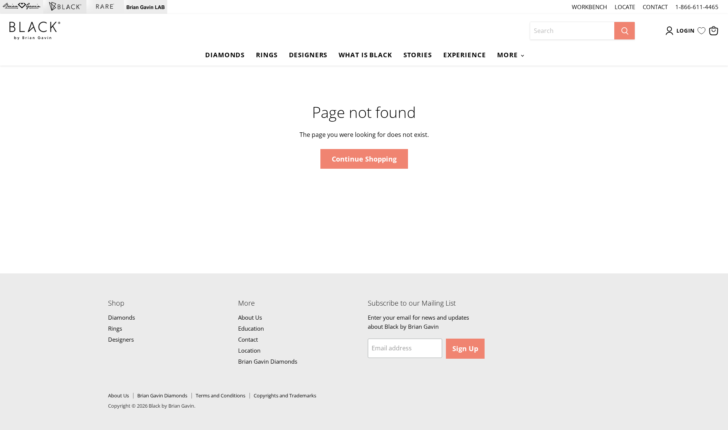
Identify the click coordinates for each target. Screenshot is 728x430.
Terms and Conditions (220, 395)
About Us (250, 317)
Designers (308, 54)
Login (685, 30)
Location (249, 350)
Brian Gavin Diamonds (267, 361)
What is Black (365, 54)
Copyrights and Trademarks (285, 395)
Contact (655, 7)
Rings (266, 54)
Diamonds (225, 54)
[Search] (624, 30)
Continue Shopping (364, 158)
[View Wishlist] (701, 31)
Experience (464, 54)
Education (251, 328)
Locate (625, 7)
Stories (417, 54)
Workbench (589, 7)
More (508, 54)
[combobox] (572, 30)
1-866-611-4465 (697, 7)
